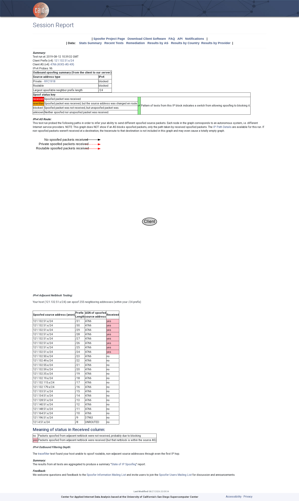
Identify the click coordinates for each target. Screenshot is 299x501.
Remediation (135, 43)
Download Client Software (147, 38)
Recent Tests (114, 43)
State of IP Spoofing (123, 464)
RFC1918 (49, 81)
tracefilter (43, 453)
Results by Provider (215, 43)
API (180, 38)
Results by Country (185, 43)
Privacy (247, 496)
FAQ (172, 38)
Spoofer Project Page (109, 38)
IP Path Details (222, 127)
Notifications (194, 38)
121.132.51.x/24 (64, 60)
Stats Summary (90, 43)
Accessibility (234, 496)
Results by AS (157, 43)
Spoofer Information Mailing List (106, 474)
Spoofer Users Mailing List (175, 474)
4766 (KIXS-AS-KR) (62, 64)
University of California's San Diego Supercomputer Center (162, 496)
